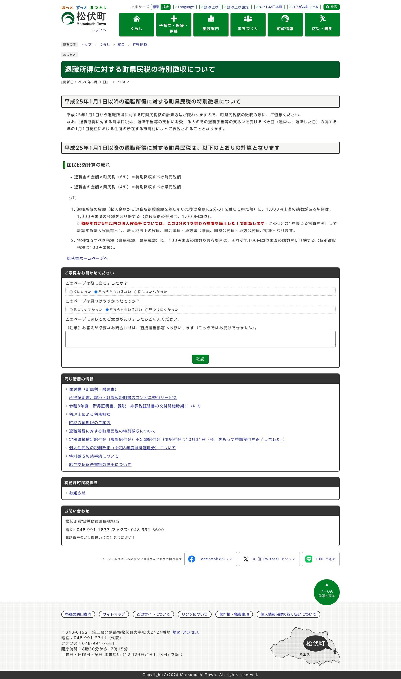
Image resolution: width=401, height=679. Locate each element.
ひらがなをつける (305, 7)
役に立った (82, 291)
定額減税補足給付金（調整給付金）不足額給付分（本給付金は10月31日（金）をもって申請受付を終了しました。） (178, 439)
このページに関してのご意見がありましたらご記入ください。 (123, 319)
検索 (334, 6)
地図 (177, 632)
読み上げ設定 (238, 7)
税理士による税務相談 (90, 414)
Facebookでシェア (216, 559)
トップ (86, 44)
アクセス (191, 632)
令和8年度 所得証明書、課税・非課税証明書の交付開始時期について (135, 406)
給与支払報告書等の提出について (100, 464)
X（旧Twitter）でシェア (274, 559)
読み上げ (211, 7)
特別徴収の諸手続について (94, 456)
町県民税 (140, 44)
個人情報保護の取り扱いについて (288, 614)
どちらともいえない (114, 291)
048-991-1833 (93, 530)
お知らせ (77, 493)
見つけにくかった (163, 309)
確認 (200, 359)
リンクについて (195, 614)
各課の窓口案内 (78, 614)
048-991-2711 (90, 638)
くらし (104, 44)
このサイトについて (153, 614)
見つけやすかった (88, 309)
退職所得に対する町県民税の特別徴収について (112, 431)
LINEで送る (326, 559)
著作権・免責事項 (234, 614)
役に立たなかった (152, 291)
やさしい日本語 (270, 7)
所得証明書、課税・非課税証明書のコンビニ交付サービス (123, 397)
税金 (121, 44)
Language (186, 7)
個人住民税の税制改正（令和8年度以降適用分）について (122, 448)
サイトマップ (114, 614)
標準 (156, 7)
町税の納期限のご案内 (90, 423)
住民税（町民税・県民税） (94, 389)
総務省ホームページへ (87, 258)
